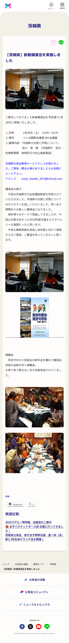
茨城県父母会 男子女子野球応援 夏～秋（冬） (34, 535)
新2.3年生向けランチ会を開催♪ (24, 539)
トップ (6, 564)
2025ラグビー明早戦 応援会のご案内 (28, 522)
